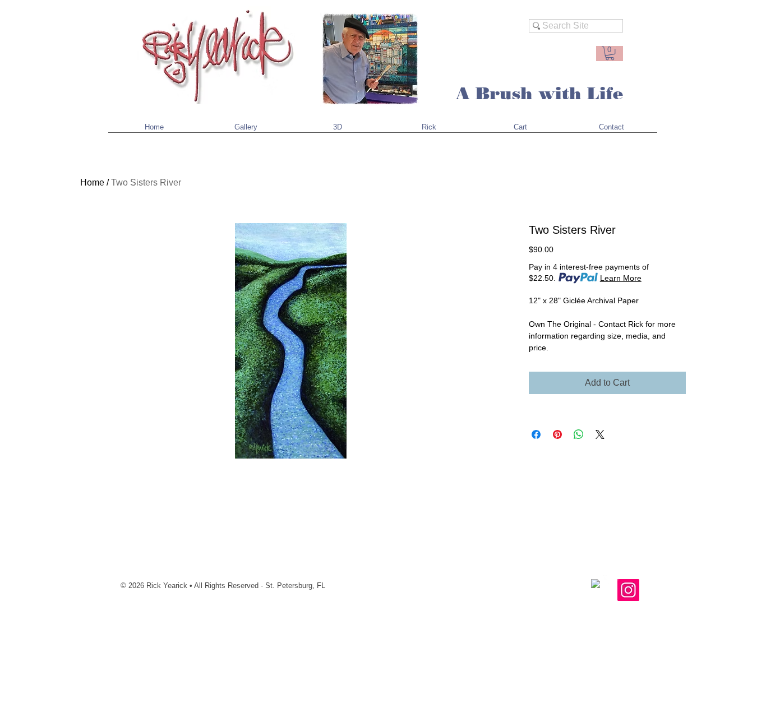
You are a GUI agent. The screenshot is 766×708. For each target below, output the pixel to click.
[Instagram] (628, 590)
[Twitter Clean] (607, 579)
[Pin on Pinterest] (557, 434)
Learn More (621, 278)
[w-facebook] (595, 583)
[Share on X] (600, 434)
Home (92, 182)
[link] (610, 53)
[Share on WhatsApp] (578, 434)
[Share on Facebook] (536, 434)
